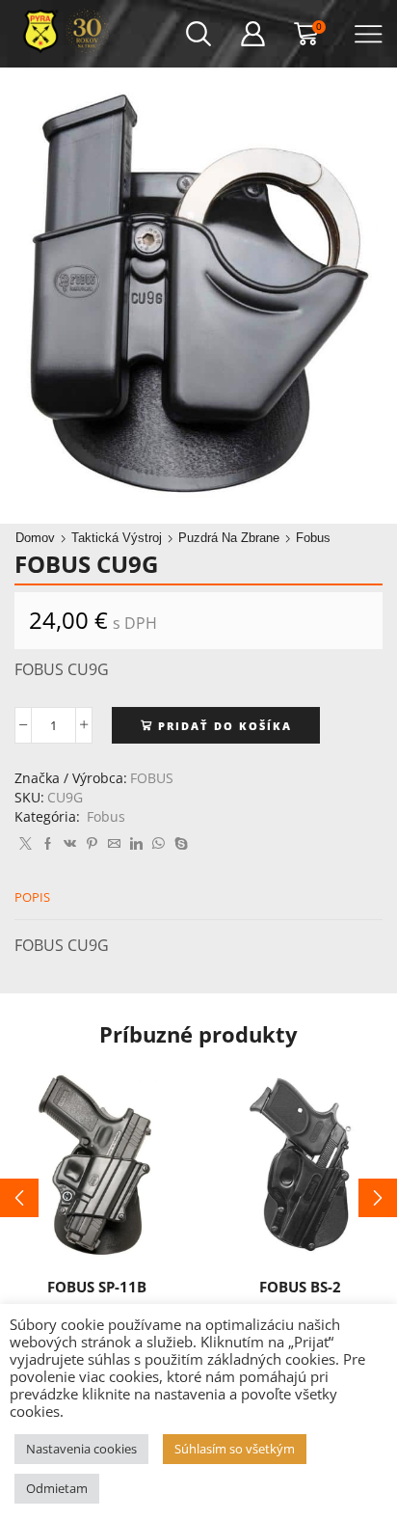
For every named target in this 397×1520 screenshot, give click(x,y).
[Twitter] (25, 844)
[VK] (70, 844)
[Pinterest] (92, 844)
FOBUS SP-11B (96, 1286)
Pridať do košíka (225, 726)
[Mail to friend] (114, 844)
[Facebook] (48, 844)
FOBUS (151, 778)
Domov (35, 537)
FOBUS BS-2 (300, 1286)
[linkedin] (136, 844)
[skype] (179, 844)
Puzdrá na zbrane (228, 537)
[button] (19, 1198)
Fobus (313, 537)
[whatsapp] (158, 844)
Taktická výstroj (116, 537)
